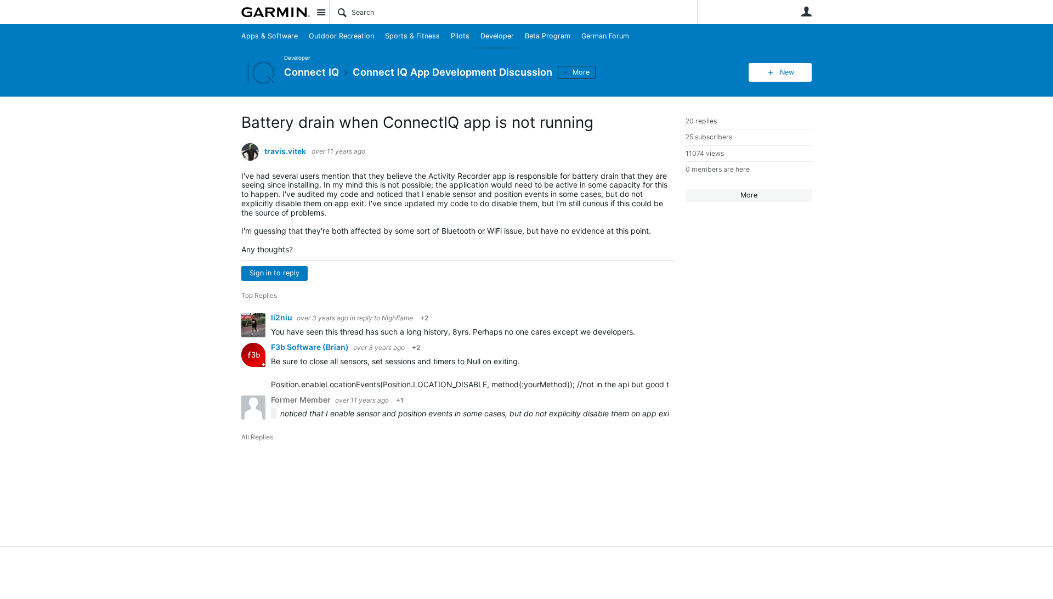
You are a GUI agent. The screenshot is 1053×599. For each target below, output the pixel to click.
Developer (497, 36)
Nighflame (397, 318)
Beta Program (547, 36)
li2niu (282, 317)
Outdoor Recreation (341, 36)
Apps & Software (269, 36)
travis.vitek (285, 151)
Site (321, 12)
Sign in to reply (274, 273)
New (787, 72)
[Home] (275, 12)
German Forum (605, 36)
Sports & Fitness (412, 36)
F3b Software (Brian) (310, 347)
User (806, 11)
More (581, 72)
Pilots (460, 36)
